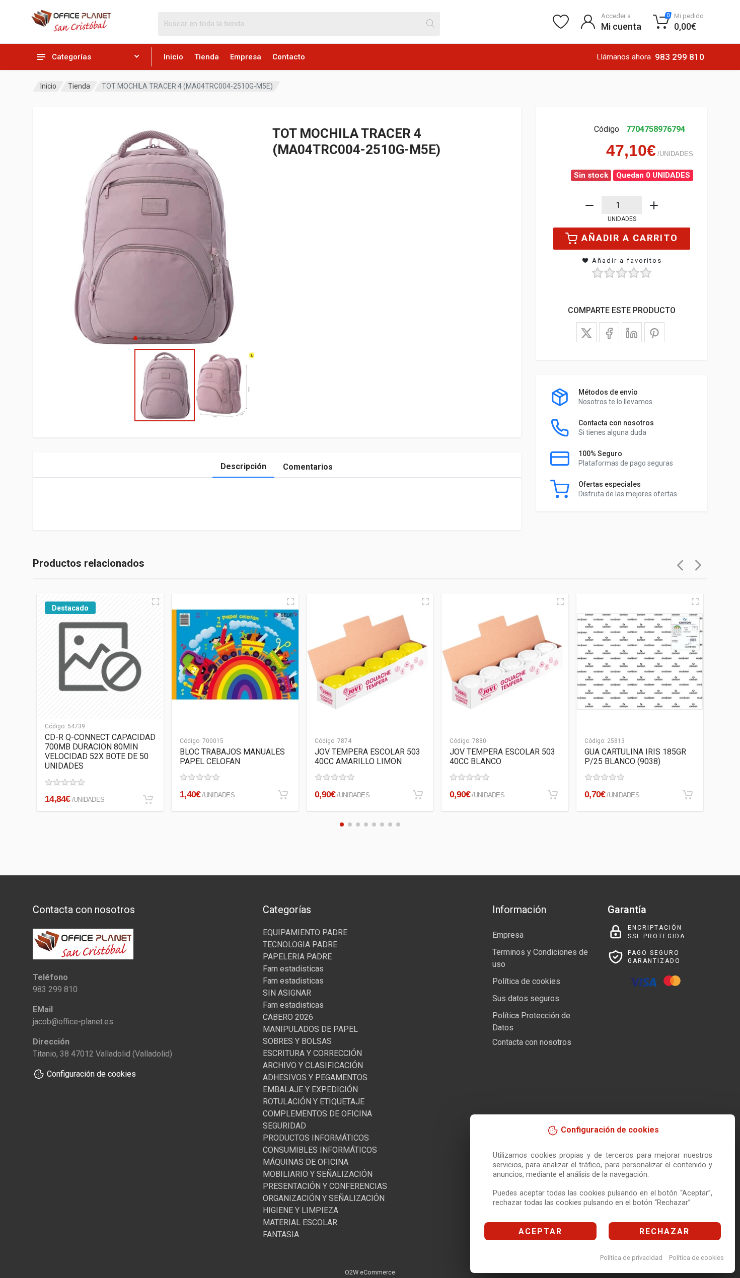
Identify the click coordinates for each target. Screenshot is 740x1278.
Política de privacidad (631, 1257)
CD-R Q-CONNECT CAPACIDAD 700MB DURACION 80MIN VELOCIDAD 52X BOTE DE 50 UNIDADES (100, 751)
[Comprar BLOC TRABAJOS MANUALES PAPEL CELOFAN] (283, 795)
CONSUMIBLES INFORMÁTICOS (320, 1150)
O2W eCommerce (370, 1272)
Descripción (243, 466)
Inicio (173, 56)
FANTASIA (281, 1234)
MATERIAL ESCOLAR (300, 1222)
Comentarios (308, 467)
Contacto (288, 56)
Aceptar (540, 1231)
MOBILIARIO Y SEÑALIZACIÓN (318, 1174)
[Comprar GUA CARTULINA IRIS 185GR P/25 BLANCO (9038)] (688, 795)
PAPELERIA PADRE (297, 956)
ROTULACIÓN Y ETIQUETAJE (313, 1101)
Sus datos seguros (525, 998)
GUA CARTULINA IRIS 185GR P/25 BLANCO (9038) (635, 756)
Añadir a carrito (629, 238)
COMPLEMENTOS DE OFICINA (317, 1113)
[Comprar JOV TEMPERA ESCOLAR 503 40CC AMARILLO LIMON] (418, 795)
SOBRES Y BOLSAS (297, 1041)
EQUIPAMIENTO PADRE (305, 932)
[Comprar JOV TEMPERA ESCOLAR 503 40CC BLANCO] (553, 795)
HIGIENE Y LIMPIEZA (300, 1210)
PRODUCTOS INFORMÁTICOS (316, 1138)
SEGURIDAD (284, 1126)
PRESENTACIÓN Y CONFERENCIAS (325, 1186)
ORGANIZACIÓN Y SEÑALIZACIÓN (324, 1198)
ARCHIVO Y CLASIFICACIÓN (313, 1065)
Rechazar (664, 1231)
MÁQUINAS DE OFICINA (305, 1162)
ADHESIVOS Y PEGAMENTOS (315, 1077)
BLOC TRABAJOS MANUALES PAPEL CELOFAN (232, 756)
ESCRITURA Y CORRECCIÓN (312, 1053)
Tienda (206, 56)
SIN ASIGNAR (287, 993)
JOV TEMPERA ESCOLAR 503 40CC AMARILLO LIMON (367, 756)
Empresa (245, 56)
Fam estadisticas (293, 968)
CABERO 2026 (288, 1017)
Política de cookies (696, 1257)
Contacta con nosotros (531, 1042)
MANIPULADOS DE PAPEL (310, 1029)
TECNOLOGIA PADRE (300, 944)
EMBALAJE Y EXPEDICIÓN (310, 1089)
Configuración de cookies (91, 1074)
